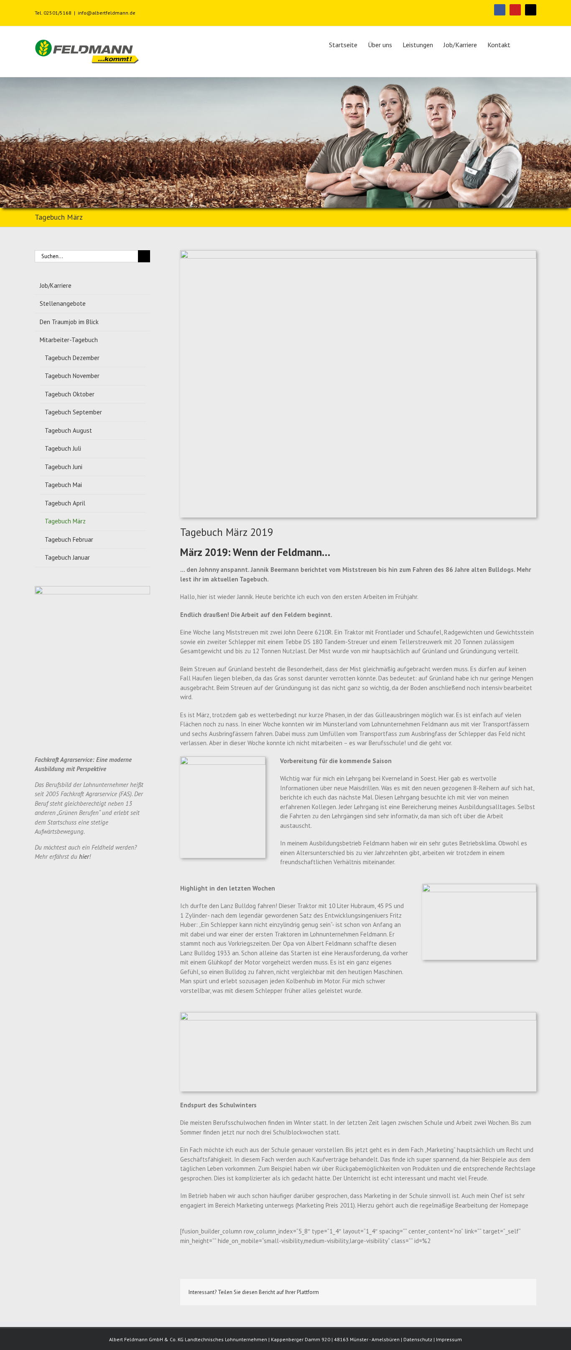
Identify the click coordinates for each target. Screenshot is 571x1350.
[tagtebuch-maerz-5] (358, 1016)
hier (84, 856)
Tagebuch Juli (63, 448)
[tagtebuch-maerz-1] (358, 255)
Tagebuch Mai (63, 485)
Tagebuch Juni (63, 467)
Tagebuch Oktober (69, 394)
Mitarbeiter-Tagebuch (69, 340)
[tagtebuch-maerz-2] (222, 761)
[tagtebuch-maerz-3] (479, 888)
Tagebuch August (68, 430)
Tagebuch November (72, 376)
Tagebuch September (73, 412)
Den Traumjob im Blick (69, 322)
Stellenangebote (63, 303)
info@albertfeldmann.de (106, 13)
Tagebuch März (65, 521)
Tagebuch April (65, 503)
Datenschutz (417, 1339)
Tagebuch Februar (69, 539)
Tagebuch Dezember (72, 358)
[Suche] (523, 43)
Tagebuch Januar (67, 557)
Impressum (449, 1339)
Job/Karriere (55, 285)
